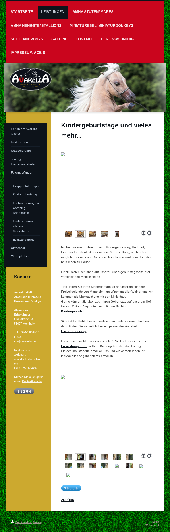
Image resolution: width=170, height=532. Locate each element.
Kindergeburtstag (74, 311)
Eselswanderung (73, 331)
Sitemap (37, 522)
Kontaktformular (32, 381)
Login (155, 521)
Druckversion (23, 522)
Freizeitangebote (74, 346)
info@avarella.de (25, 341)
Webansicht (152, 525)
